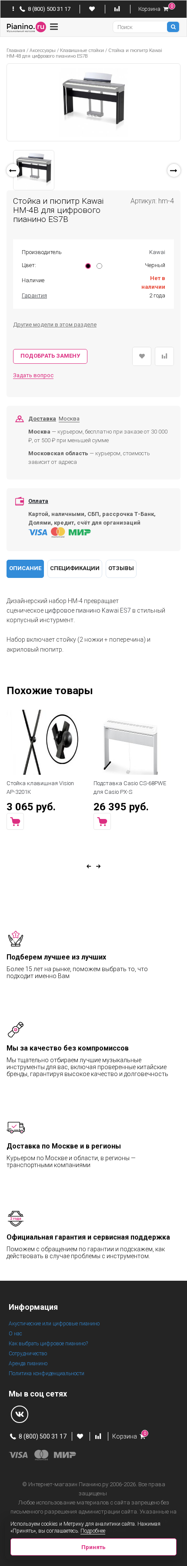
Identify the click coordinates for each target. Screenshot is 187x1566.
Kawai (157, 252)
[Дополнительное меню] (13, 9)
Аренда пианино (28, 1363)
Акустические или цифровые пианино (54, 1324)
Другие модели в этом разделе (55, 324)
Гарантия (34, 295)
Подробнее (92, 1531)
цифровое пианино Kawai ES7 (88, 610)
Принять (93, 1547)
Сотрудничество (28, 1354)
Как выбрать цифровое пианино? (48, 1344)
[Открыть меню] (53, 27)
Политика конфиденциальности (46, 1373)
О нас (15, 1334)
